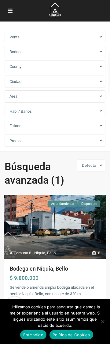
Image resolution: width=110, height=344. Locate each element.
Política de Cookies (71, 334)
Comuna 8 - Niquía (29, 253)
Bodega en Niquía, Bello (39, 268)
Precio (14, 141)
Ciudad (15, 81)
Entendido (33, 334)
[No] (102, 322)
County (15, 66)
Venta (14, 37)
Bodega (16, 51)
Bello (51, 253)
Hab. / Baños (20, 111)
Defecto (89, 165)
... (83, 293)
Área (13, 96)
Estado (15, 125)
